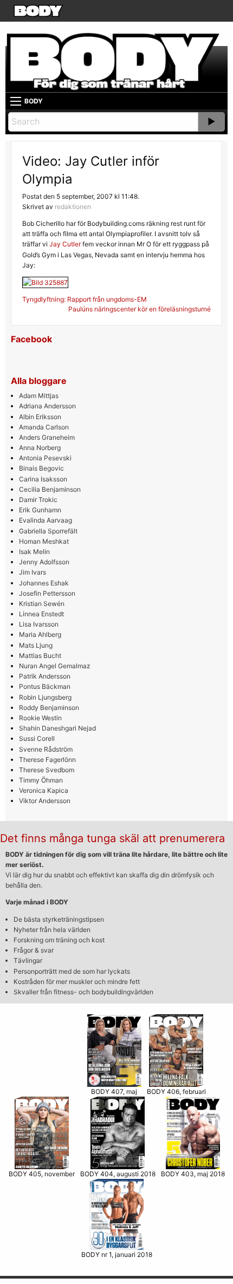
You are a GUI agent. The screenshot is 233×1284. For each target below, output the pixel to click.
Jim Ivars (32, 572)
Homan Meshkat (44, 541)
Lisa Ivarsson (39, 624)
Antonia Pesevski (45, 458)
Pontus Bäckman (44, 686)
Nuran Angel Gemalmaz (54, 666)
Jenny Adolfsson (44, 562)
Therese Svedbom (46, 770)
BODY (33, 101)
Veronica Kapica (43, 790)
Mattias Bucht (40, 655)
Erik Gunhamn (40, 510)
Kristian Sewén (41, 603)
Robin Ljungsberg (45, 697)
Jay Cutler (65, 244)
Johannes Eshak (44, 583)
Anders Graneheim (47, 437)
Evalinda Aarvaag (45, 520)
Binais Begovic (41, 468)
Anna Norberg (40, 448)
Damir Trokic (38, 500)
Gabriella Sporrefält (48, 531)
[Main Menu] (15, 101)
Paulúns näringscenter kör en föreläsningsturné (139, 309)
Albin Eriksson (40, 417)
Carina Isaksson (43, 479)
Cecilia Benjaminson (50, 489)
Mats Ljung (36, 645)
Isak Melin (34, 552)
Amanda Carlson (44, 427)
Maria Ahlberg (40, 634)
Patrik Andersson (44, 676)
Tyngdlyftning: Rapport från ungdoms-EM (84, 299)
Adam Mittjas (39, 396)
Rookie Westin (40, 718)
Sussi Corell (37, 738)
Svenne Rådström (46, 749)
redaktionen (73, 207)
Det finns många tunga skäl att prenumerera (112, 838)
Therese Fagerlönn (47, 759)
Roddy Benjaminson (49, 707)
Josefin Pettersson (47, 593)
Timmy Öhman (41, 780)
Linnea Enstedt (41, 614)
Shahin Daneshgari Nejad (57, 728)
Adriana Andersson (47, 406)
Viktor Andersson (44, 801)
